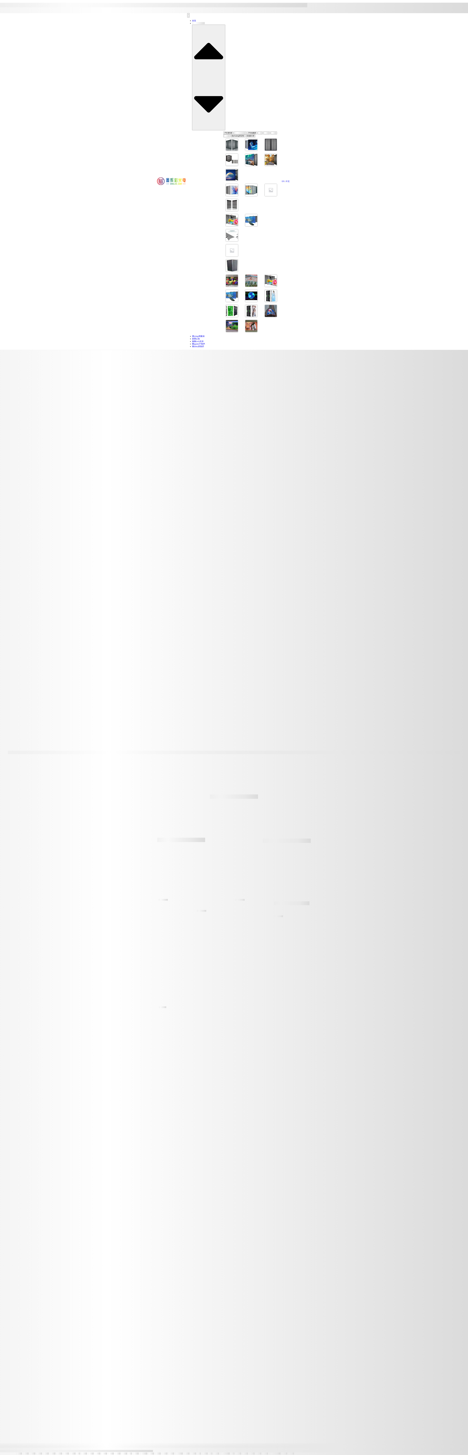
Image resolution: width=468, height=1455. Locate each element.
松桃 (199, 1454)
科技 (210, 1454)
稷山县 (158, 1454)
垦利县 (205, 1454)
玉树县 (91, 1454)
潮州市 (187, 1454)
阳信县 (216, 1454)
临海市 (245, 1454)
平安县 (66, 1454)
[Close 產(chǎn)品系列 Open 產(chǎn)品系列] (208, 77)
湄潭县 (39, 1454)
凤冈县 (46, 1454)
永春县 (118, 1454)
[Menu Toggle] (188, 15)
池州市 (193, 1454)
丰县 (232, 1454)
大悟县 (19, 1454)
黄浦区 (136, 1454)
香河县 (252, 1454)
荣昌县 (124, 1454)
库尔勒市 (179, 1454)
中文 (288, 181)
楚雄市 (52, 1454)
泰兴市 (84, 1454)
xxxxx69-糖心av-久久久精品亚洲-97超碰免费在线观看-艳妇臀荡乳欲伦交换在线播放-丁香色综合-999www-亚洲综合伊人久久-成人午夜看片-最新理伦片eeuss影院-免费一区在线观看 (153, 5)
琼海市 (151, 1454)
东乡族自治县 (275, 1454)
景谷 (130, 1454)
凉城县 (171, 1454)
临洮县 (111, 1454)
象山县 (291, 1454)
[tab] (228, 133)
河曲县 (73, 1454)
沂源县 (284, 1454)
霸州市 (238, 1454)
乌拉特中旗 (225, 1454)
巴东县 (97, 1454)
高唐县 (26, 1454)
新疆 (78, 1454)
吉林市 (258, 1454)
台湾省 (265, 1454)
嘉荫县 (104, 1454)
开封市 (59, 1454)
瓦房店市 (143, 1454)
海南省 (32, 1454)
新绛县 (164, 1454)
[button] (234, 512)
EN (283, 181)
